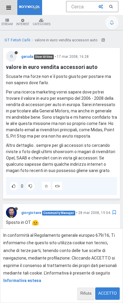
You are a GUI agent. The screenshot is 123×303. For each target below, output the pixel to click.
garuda (27, 57)
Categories (41, 24)
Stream (7, 24)
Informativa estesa (22, 280)
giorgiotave (31, 213)
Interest (22, 24)
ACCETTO (107, 293)
